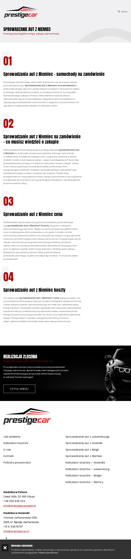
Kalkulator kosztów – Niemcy (84, 482)
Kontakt (8, 456)
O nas (7, 449)
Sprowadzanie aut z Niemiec (84, 456)
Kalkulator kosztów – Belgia (83, 475)
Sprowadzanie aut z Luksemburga (87, 436)
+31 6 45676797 (13, 526)
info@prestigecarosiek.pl (19, 505)
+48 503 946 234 (14, 501)
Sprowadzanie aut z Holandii (84, 443)
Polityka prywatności (17, 462)
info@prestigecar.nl (16, 531)
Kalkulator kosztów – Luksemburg (87, 469)
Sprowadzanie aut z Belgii (82, 449)
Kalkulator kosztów (15, 443)
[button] (19, 389)
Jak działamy (11, 436)
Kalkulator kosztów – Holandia (85, 462)
